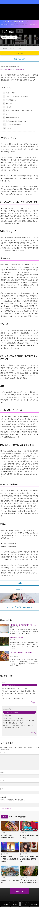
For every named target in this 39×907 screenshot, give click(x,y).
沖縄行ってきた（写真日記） (10, 881)
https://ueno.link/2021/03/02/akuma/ (13, 69)
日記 (14, 37)
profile (19, 583)
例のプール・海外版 (17, 638)
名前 (2, 772)
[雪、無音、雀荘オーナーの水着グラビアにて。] (4, 656)
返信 (33, 703)
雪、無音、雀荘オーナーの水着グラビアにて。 (10, 836)
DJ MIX (15, 904)
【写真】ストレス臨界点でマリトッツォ (23, 625)
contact (19, 590)
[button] (35, 2)
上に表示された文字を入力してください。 (13, 800)
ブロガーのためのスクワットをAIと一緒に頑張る (29, 881)
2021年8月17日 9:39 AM (11, 712)
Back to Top (19, 891)
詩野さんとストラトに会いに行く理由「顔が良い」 (29, 859)
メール (3, 780)
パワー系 (7, 107)
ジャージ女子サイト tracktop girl (19, 607)
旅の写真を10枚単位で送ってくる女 (14, 121)
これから (7, 128)
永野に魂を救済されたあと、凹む (29, 836)
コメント (2, 752)
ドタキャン (7, 103)
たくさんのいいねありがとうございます (15, 96)
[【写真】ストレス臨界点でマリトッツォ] (4, 628)
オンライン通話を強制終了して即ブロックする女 (18, 110)
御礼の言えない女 (9, 100)
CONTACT (34, 904)
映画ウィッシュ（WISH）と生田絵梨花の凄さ (9, 859)
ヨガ (5, 114)
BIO (25, 904)
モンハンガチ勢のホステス (12, 124)
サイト (2, 789)
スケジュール (19, 59)
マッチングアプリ (9, 93)
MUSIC (5, 904)
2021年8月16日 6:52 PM (9, 685)
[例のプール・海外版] (4, 641)
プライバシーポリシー (19, 901)
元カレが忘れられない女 (11, 117)
